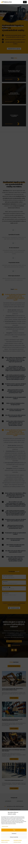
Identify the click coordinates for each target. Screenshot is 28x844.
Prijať (14, 830)
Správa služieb (5, 826)
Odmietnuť (14, 833)
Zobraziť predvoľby (14, 837)
